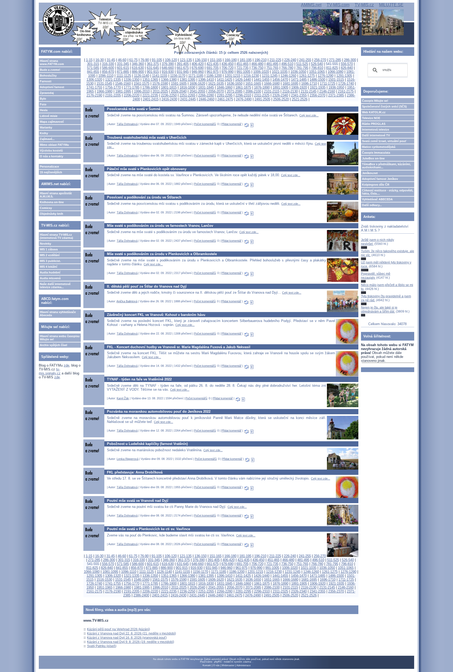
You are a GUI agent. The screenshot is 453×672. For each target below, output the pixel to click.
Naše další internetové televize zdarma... (55, 285)
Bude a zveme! (50, 69)
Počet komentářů (205, 124)
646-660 (168, 68)
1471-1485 (299, 80)
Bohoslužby (48, 75)
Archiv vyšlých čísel (53, 345)
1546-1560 (123, 83)
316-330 (108, 64)
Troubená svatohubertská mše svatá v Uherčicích (146, 137)
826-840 (347, 68)
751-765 (272, 68)
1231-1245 (270, 76)
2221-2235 (150, 95)
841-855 (93, 72)
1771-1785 (131, 87)
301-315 (93, 64)
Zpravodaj (47, 92)
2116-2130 (290, 91)
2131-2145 (308, 91)
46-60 (122, 60)
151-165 (216, 60)
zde (66, 365)
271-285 (335, 60)
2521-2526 (300, 99)
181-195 (246, 60)
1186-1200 (214, 76)
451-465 (242, 64)
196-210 (261, 60)
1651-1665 (253, 83)
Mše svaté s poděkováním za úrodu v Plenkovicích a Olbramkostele (162, 254)
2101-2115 (271, 91)
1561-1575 (141, 83)
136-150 (201, 60)
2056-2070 (216, 91)
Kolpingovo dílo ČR (375, 184)
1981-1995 (123, 91)
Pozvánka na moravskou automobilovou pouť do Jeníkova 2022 (159, 411)
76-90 (145, 60)
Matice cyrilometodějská (378, 146)
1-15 (89, 60)
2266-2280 (206, 95)
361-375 (153, 64)
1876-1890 (262, 87)
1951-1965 (104, 587)
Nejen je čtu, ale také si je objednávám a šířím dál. (379, 309)
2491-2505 (262, 99)
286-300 (350, 60)
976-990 (228, 72)
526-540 (317, 64)
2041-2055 (197, 91)
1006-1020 (261, 72)
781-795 (302, 68)
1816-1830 (187, 87)
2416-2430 (169, 99)
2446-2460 (206, 99)
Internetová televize (375, 129)
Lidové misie (48, 115)
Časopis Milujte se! (375, 100)
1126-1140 (141, 76)
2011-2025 (160, 91)
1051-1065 (317, 72)
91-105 (157, 60)
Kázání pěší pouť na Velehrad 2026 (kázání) (118, 629)
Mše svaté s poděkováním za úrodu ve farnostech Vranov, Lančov (160, 226)
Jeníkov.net (370, 173)
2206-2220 (131, 95)
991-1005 (243, 72)
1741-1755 (94, 87)
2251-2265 (187, 95)
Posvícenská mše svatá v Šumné (133, 109)
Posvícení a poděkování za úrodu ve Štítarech (144, 197)
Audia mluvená (50, 278)
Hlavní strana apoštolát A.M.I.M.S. (56, 195)
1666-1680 (272, 83)
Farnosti (45, 81)
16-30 (99, 60)
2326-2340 (280, 95)
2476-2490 (244, 99)
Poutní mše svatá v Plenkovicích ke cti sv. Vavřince (148, 529)
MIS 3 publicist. (50, 260)
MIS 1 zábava (49, 249)
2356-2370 (317, 95)
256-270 (320, 60)
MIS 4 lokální (48, 266)
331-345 (123, 64)
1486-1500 (317, 80)
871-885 (123, 72)
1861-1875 (243, 87)
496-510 (287, 64)
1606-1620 (197, 83)
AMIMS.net (311, 5)
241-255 (305, 60)
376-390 (168, 64)
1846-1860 (225, 87)
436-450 (228, 64)
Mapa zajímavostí (52, 121)
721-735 (242, 68)
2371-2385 (336, 95)
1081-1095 (110, 572)
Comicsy (46, 207)
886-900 (138, 72)
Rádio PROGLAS (373, 123)
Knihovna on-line (52, 202)
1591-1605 (179, 83)
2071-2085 (234, 91)
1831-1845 (206, 87)
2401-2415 (151, 99)
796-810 (317, 68)
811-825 (332, 68)
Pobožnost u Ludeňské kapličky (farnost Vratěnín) (147, 444)
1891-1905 (280, 87)
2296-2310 (243, 95)
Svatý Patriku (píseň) (101, 646)
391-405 (183, 64)
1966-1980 (104, 91)
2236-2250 (169, 95)
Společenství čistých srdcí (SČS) (384, 106)
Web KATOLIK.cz (374, 112)
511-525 (302, 64)
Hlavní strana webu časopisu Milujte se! (60, 338)
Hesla (43, 110)
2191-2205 (113, 95)
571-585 (93, 68)
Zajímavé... (47, 139)
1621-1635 (216, 83)
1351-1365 (150, 80)
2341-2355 (299, 95)
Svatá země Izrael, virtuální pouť (384, 141)
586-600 (108, 68)
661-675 (183, 68)
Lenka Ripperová (127, 458)
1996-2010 (142, 91)
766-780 (287, 68)
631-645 (153, 68)
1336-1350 (131, 80)
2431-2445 (188, 99)
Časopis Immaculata (376, 152)
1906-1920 (299, 87)
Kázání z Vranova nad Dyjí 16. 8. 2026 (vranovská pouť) (127, 637)
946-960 (198, 72)
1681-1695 (290, 83)
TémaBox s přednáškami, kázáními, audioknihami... (386, 166)
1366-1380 (169, 80)
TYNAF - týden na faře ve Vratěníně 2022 (139, 379)
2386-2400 (141, 595)
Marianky (46, 127)
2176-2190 (94, 95)
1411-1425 (224, 80)
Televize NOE (371, 118)
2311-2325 (261, 95)
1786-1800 (150, 87)
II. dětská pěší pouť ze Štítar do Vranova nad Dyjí (147, 286)
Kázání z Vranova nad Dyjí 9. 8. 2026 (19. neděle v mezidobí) (130, 642)
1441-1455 (261, 80)
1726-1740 (346, 83)
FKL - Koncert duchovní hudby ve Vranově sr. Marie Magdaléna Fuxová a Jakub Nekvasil (178, 347)
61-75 (133, 60)
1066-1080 (335, 72)
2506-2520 (281, 99)
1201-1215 (232, 76)
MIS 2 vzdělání (50, 255)
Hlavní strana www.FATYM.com (52, 62)
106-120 (171, 60)
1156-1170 (177, 76)
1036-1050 (298, 72)
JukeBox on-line (373, 158)
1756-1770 (113, 87)
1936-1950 (336, 87)
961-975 (213, 72)
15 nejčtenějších (51, 172)
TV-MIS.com (338, 5)
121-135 (186, 60)
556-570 (347, 64)
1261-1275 (307, 76)
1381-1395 (187, 80)
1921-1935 (318, 87)
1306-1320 (94, 80)
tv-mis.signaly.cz (50, 371)
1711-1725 (327, 83)
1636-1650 (234, 83)
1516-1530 (104, 580)
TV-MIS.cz (364, 5)
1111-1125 (123, 76)
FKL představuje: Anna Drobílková (135, 472)
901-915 (153, 72)
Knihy (44, 133)
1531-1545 (104, 83)
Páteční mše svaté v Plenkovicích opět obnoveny (146, 169)
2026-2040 (179, 91)
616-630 (138, 68)
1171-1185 (195, 76)
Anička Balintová (126, 301)
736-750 (257, 68)
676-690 (198, 68)
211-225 (275, 60)
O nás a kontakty (51, 156)
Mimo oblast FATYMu (54, 144)
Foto (43, 104)
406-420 (198, 64)
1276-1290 (325, 76)
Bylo (43, 98)
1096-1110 (106, 76)
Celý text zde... (309, 115)
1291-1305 (344, 76)
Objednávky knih (51, 213)
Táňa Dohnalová (127, 124)
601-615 (123, 68)
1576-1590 (160, 83)
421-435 (213, 64)
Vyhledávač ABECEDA (377, 199)
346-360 (138, 64)
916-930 (168, 72)
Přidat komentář (231, 124)
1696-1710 (309, 83)
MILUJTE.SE (391, 5)
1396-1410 (206, 80)
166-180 (231, 60)
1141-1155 (159, 76)
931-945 (183, 72)
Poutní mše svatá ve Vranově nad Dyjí (137, 501)
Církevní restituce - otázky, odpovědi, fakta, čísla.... (387, 192)
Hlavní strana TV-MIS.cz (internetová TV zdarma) (56, 236)
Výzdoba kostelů (51, 150)
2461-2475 (225, 99)
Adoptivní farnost (52, 87)
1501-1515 (336, 80)
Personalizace (49, 166)
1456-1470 (280, 80)
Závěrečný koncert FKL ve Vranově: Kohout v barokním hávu (156, 315)
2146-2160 (327, 91)
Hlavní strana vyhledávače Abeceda (58, 313)
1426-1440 (243, 80)
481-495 (272, 64)
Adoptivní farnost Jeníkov (380, 178)
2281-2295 (225, 95)
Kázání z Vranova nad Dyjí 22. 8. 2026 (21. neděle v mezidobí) (131, 633)
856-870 (108, 72)
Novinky (45, 243)
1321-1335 (113, 80)
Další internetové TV (376, 135)
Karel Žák (123, 398)
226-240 (290, 60)
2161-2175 (346, 91)
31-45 (111, 60)
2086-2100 (253, 91)
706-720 (228, 68)
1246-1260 (288, 76)
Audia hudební (50, 272)
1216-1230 (251, 76)
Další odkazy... (372, 205)
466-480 (257, 64)
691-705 (213, 68)
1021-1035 (280, 72)
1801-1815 (169, 87)
